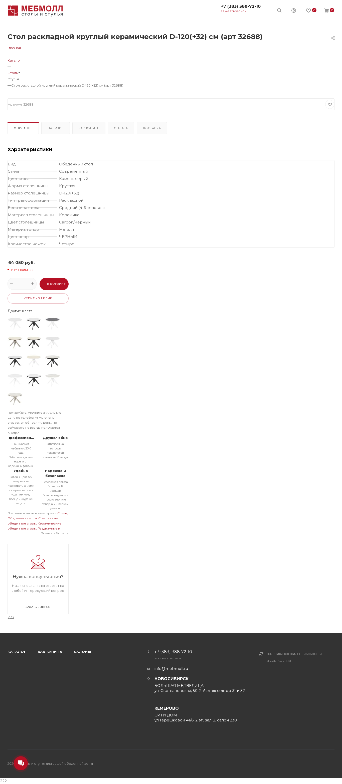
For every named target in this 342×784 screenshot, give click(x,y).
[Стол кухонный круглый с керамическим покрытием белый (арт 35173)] (52, 380)
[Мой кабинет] (293, 11)
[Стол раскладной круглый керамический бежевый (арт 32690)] (15, 342)
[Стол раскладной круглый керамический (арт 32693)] (15, 361)
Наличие (56, 128)
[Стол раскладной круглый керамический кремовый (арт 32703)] (33, 361)
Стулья (13, 79)
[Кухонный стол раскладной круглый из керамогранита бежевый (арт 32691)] (33, 342)
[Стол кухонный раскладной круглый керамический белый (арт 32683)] (33, 323)
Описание (23, 128)
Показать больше (55, 533)
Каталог (17, 652)
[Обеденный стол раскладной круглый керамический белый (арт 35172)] (15, 380)
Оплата (121, 128)
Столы (62, 513)
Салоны (82, 652)
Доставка (152, 128)
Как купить (89, 128)
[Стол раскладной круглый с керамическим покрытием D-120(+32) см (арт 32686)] (52, 323)
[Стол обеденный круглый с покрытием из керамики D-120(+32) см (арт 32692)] (52, 342)
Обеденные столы (22, 518)
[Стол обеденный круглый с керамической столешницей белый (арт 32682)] (15, 323)
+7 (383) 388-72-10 (241, 6)
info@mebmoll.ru (171, 668)
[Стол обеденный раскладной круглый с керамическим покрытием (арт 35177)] (52, 361)
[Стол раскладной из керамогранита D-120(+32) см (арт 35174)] (15, 398)
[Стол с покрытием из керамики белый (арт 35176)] (33, 380)
